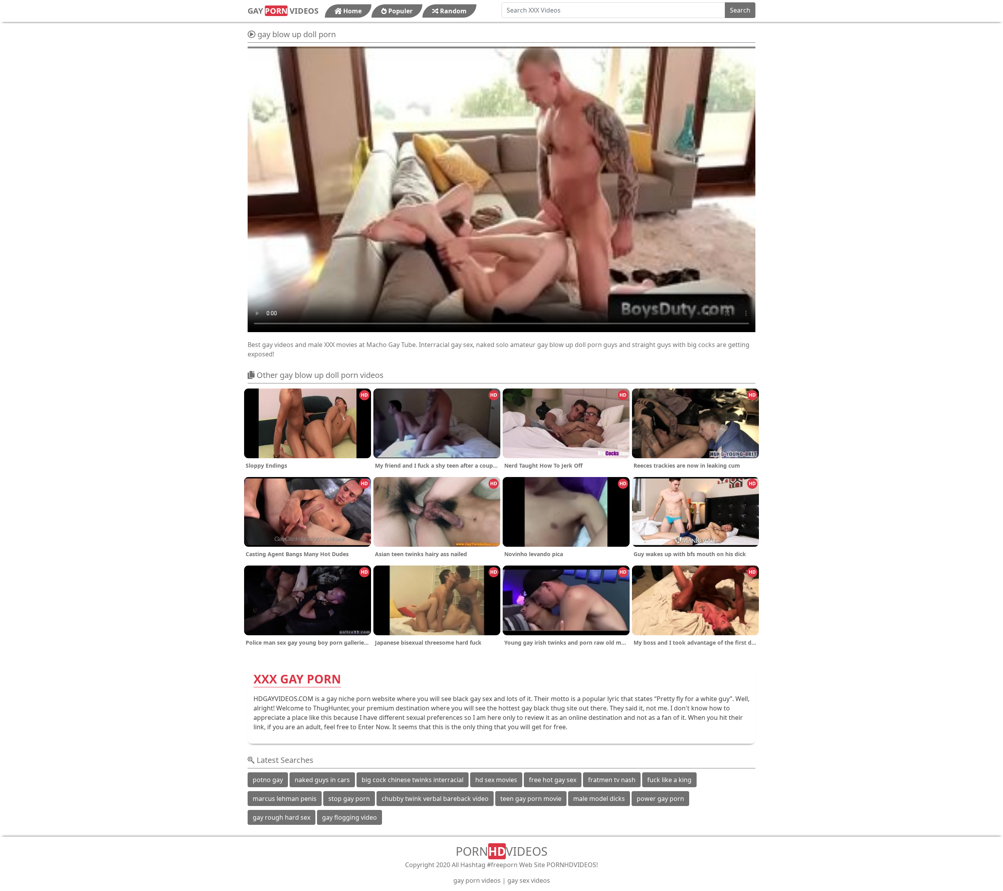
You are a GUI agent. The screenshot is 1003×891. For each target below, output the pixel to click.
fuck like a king (669, 779)
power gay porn (660, 798)
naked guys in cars (322, 779)
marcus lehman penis (285, 798)
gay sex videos (528, 880)
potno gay (268, 779)
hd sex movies (496, 779)
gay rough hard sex (281, 817)
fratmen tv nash (611, 779)
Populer (400, 11)
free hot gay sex (552, 779)
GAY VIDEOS (283, 10)
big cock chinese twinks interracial (412, 779)
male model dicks (599, 798)
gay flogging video (349, 817)
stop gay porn (349, 798)
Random (452, 11)
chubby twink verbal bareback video (435, 798)
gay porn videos (477, 880)
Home (352, 11)
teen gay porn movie (530, 798)
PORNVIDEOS (501, 851)
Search (740, 10)
